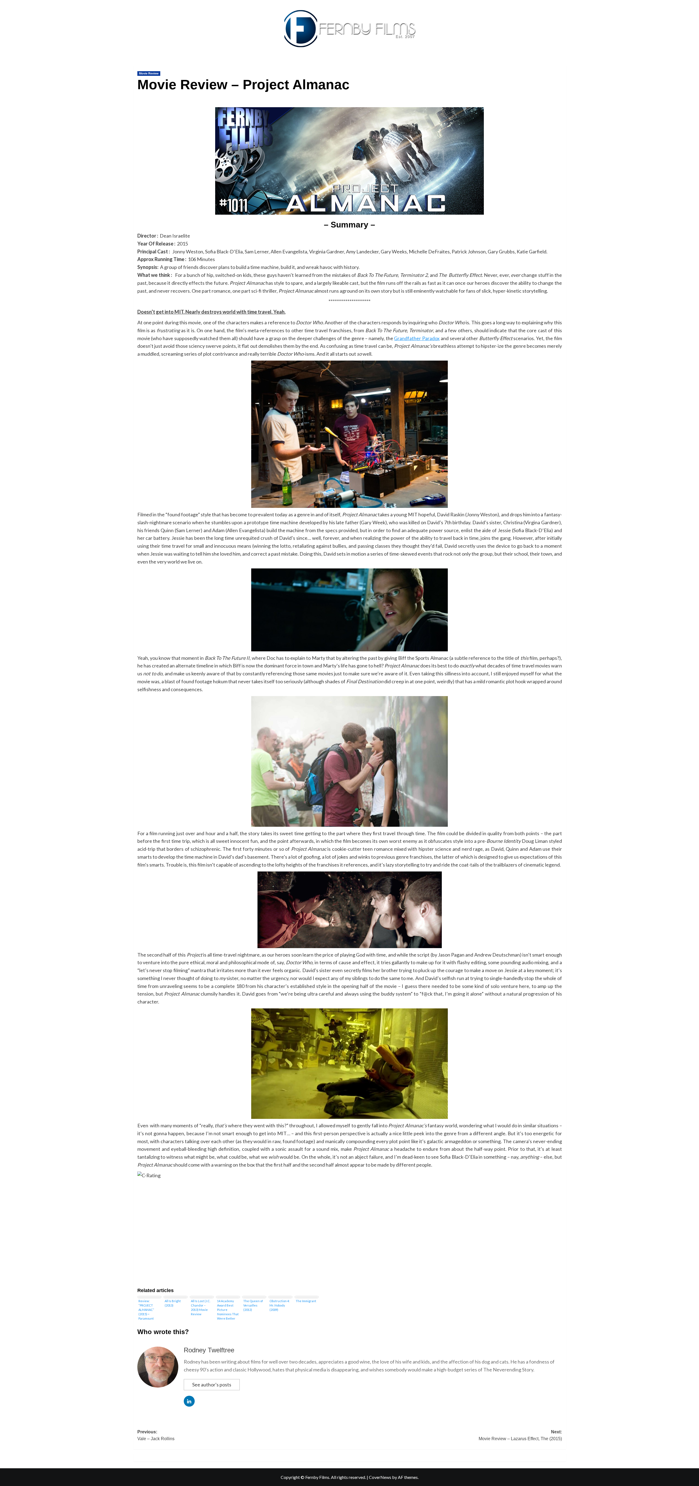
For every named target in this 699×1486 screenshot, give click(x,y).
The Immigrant (306, 1301)
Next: (520, 1435)
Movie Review (149, 73)
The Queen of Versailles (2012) (253, 1305)
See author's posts (211, 1385)
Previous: (155, 1435)
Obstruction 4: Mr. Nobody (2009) (279, 1305)
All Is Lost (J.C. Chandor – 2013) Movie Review (200, 1307)
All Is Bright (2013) (173, 1303)
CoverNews (380, 1477)
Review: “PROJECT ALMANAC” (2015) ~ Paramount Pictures (146, 1309)
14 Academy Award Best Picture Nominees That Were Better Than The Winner (228, 1309)
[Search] (562, 64)
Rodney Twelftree (209, 1350)
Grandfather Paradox (417, 338)
